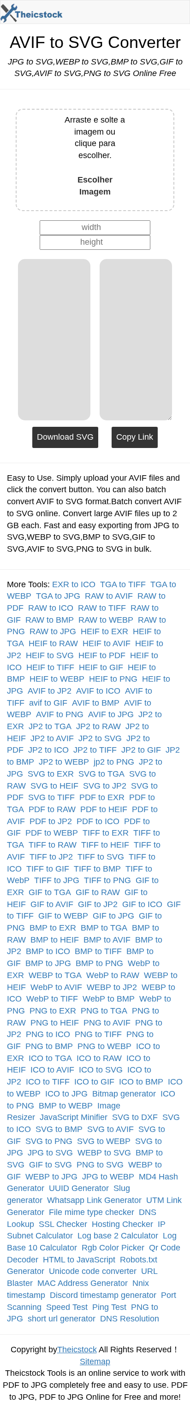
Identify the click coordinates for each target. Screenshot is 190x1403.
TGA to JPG (58, 596)
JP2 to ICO (48, 750)
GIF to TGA (50, 892)
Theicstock (77, 1349)
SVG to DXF (135, 1117)
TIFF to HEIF (105, 844)
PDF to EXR (102, 797)
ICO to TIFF (48, 1081)
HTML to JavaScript (79, 1259)
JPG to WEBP (108, 1176)
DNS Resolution (129, 1318)
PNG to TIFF (98, 1034)
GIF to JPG (113, 915)
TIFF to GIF (47, 868)
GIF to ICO (142, 904)
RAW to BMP (49, 620)
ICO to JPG (66, 1093)
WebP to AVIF (56, 987)
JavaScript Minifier (73, 1117)
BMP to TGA (104, 927)
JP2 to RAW (98, 726)
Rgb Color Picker (113, 1247)
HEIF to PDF (101, 655)
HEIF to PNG (113, 679)
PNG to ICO (48, 1034)
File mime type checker (91, 1212)
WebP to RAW (112, 975)
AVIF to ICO (98, 691)
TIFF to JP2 (51, 856)
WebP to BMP (109, 998)
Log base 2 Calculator (117, 1235)
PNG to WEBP (104, 1046)
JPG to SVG (50, 1152)
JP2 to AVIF (52, 738)
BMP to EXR (53, 927)
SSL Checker (63, 1224)
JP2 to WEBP (64, 761)
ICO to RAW (99, 1058)
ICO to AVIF (52, 1069)
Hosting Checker (122, 1224)
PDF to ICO (98, 821)
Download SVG (65, 437)
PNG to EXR (53, 1010)
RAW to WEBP (105, 620)
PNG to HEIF (54, 1022)
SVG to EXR (51, 773)
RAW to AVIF (109, 596)
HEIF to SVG (50, 655)
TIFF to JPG (56, 880)
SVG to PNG (48, 1141)
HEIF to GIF (101, 667)
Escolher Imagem (95, 185)
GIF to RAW (98, 892)
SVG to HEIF (54, 785)
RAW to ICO (50, 608)
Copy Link (134, 437)
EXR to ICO (73, 584)
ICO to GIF (94, 1081)
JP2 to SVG (100, 738)
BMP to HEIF (54, 939)
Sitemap (95, 1361)
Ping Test (109, 1307)
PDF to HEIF (103, 809)
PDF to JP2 (51, 821)
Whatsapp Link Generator (94, 1200)
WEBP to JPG (51, 1176)
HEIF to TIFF (50, 667)
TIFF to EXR (106, 832)
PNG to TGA (104, 1010)
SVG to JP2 (104, 785)
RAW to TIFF (102, 608)
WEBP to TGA (55, 975)
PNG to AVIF (107, 1022)
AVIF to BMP (95, 702)
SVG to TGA (101, 773)
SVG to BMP (59, 1129)
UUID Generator (79, 1188)
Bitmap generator (124, 1093)
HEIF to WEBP (57, 679)
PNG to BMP (49, 1046)
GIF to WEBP (63, 915)
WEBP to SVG (104, 1152)
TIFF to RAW (53, 844)
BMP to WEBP (66, 1105)
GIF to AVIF (51, 904)
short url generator (61, 1318)
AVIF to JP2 (49, 691)
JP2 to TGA (50, 726)
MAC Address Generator (82, 1283)
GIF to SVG (50, 1164)
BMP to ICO (48, 951)
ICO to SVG (101, 1069)
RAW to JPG (53, 631)
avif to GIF (48, 702)
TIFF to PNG (107, 880)
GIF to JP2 (98, 904)
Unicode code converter (93, 1271)
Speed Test (67, 1307)
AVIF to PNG (59, 714)
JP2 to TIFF (95, 750)
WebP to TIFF (52, 998)
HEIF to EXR (104, 631)
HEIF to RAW (53, 643)
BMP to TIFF (98, 951)
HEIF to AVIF (107, 643)
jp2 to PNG (114, 761)
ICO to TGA (50, 1058)
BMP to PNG (99, 963)
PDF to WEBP (51, 832)
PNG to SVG (100, 1164)
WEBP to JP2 (112, 987)
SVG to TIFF (51, 797)
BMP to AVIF (107, 939)
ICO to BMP (141, 1081)
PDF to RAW (52, 809)
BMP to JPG (48, 963)
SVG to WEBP (104, 1141)
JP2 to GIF (141, 750)
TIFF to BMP (97, 868)
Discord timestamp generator (103, 1295)
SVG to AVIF (110, 1129)
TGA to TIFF (123, 584)
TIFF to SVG (100, 856)
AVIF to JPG (111, 714)
